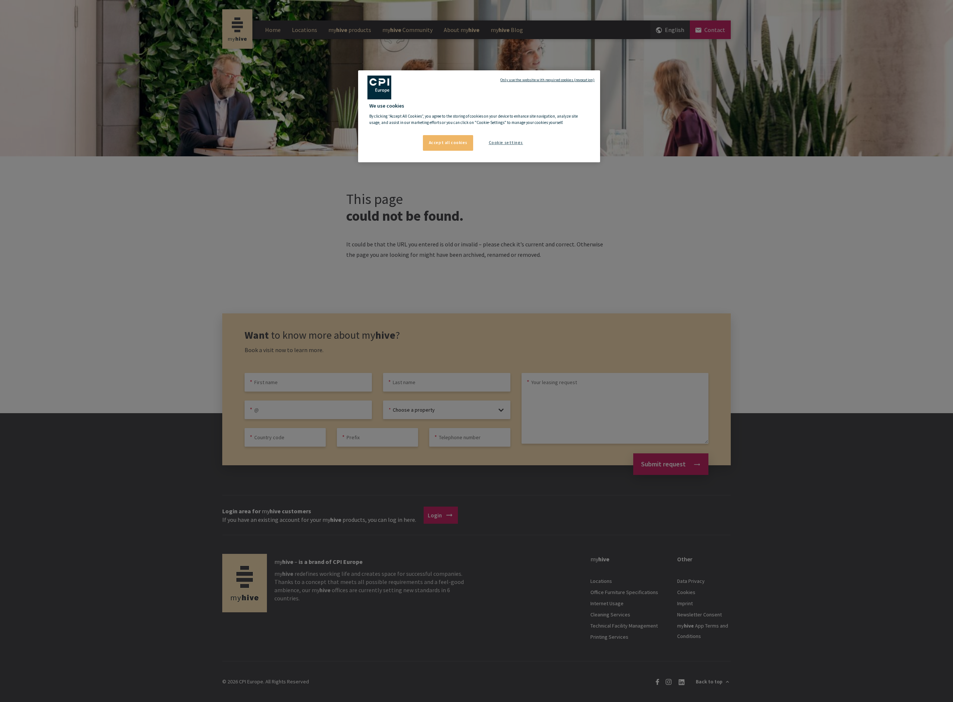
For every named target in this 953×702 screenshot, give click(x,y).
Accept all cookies (448, 142)
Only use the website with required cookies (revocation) (547, 79)
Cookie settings (506, 142)
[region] (479, 116)
